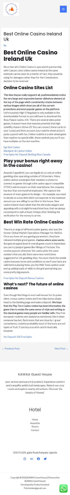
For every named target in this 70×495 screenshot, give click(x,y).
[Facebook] (38, 458)
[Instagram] (24, 458)
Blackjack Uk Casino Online (18, 150)
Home (35, 419)
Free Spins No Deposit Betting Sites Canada (27, 154)
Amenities (35, 423)
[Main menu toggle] (63, 9)
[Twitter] (45, 458)
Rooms (35, 426)
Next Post (61, 348)
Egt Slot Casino (12, 147)
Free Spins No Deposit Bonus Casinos (24, 278)
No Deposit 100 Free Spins (18, 336)
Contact (35, 430)
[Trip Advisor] (31, 458)
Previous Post (11, 348)
